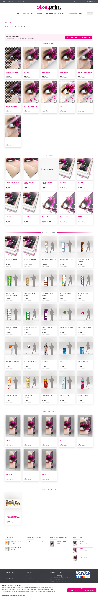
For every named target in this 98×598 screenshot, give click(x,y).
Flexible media (51, 13)
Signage (26, 13)
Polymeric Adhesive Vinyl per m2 (66, 71)
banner (55, 579)
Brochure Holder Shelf (83, 294)
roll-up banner (64, 577)
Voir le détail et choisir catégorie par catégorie (13, 595)
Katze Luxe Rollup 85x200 (11, 439)
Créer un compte (90, 1)
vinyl (59, 579)
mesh (57, 581)
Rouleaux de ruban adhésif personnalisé (13, 517)
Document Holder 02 (84, 327)
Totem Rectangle (65, 395)
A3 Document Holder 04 (30, 362)
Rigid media (62, 13)
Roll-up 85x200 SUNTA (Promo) (48, 473)
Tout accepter (89, 590)
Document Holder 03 (12, 361)
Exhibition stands (37, 13)
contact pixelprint (9, 578)
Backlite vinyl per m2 (13, 139)
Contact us (11, 1)
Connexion (82, 1)
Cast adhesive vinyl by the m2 (30, 71)
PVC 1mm (80, 182)
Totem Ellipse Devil (12, 395)
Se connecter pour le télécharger (78, 37)
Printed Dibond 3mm (12, 182)
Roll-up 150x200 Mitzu (85, 439)
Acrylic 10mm (46, 216)
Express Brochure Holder (29, 294)
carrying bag (57, 577)
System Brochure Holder (47, 328)
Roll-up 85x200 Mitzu (30, 473)
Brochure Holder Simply (11, 328)
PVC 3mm (8, 216)
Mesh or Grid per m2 (84, 105)
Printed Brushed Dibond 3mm (29, 183)
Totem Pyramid (47, 395)
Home (6, 22)
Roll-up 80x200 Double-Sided (10, 473)
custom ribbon (64, 579)
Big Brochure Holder (66, 259)
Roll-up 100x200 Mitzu (49, 439)
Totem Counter (83, 361)
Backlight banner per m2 (67, 105)
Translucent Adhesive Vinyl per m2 (85, 71)
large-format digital (62, 581)
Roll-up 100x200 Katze (31, 439)
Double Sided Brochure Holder (11, 294)
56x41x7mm (52, 575)
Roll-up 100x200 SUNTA (65, 439)
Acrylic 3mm (64, 216)
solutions (52, 581)
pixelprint (7, 576)
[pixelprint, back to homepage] (49, 7)
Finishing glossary (33, 581)
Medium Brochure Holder (47, 294)
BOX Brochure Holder (49, 259)
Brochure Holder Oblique (65, 294)
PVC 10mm (63, 182)
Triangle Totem (83, 395)
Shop (4, 1)
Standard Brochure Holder (30, 328)
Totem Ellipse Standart (28, 396)
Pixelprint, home (33, 576)
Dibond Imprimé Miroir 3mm (47, 183)
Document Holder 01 (66, 327)
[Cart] (91, 13)
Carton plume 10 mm (12, 259)
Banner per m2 (46, 105)
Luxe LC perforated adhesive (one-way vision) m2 (12, 72)
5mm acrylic (82, 216)
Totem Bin (63, 361)
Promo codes (20, 1)
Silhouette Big (46, 361)
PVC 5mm (26, 216)
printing (58, 575)
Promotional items (75, 13)
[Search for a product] (88, 13)
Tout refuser (74, 590)
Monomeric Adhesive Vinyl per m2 (48, 71)
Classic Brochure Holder (83, 260)
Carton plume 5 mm (30, 259)
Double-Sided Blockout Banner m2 (30, 105)
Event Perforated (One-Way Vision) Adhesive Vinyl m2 (12, 106)
